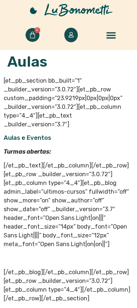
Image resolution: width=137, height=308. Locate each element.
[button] (111, 35)
